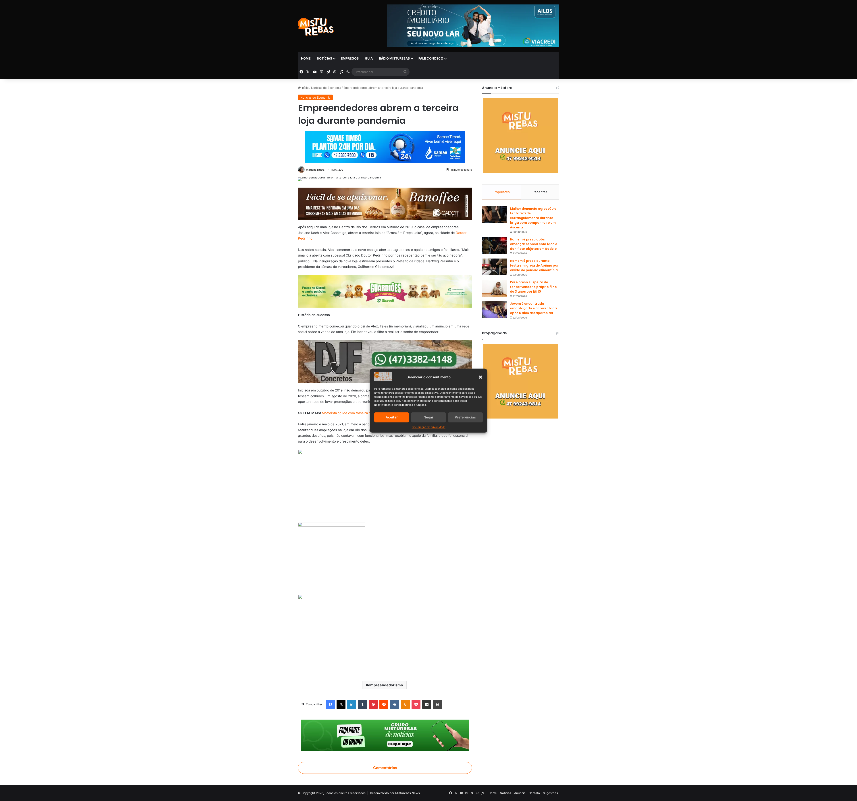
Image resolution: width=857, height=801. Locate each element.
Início (305, 87)
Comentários (385, 768)
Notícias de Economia (326, 87)
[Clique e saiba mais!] (385, 146)
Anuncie (520, 793)
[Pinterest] (373, 704)
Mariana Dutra (315, 169)
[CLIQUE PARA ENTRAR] (385, 735)
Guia (369, 58)
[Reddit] (383, 704)
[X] (341, 704)
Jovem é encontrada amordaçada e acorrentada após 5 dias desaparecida (533, 308)
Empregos (350, 58)
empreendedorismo (385, 685)
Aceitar (392, 417)
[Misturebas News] (316, 27)
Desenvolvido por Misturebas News (395, 793)
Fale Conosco (430, 58)
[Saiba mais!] (385, 291)
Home (306, 58)
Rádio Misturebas (394, 58)
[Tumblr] (362, 704)
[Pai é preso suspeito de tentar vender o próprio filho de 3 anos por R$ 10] (494, 288)
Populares (502, 192)
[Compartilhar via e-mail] (426, 704)
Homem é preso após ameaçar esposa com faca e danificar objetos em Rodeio (533, 244)
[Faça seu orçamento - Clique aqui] (385, 361)
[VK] (394, 704)
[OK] (405, 704)
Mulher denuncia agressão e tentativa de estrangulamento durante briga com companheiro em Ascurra (533, 218)
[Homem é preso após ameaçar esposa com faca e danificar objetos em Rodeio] (494, 245)
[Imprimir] (437, 704)
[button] (480, 377)
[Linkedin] (351, 704)
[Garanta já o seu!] (385, 203)
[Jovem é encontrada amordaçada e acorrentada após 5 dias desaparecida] (494, 309)
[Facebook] (330, 704)
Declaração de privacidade (428, 426)
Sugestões (550, 793)
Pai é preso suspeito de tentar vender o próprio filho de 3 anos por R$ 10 (533, 287)
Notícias (324, 58)
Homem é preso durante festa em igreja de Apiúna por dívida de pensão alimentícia (534, 265)
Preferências (465, 417)
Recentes (540, 192)
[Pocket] (416, 704)
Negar (428, 417)
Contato (534, 793)
